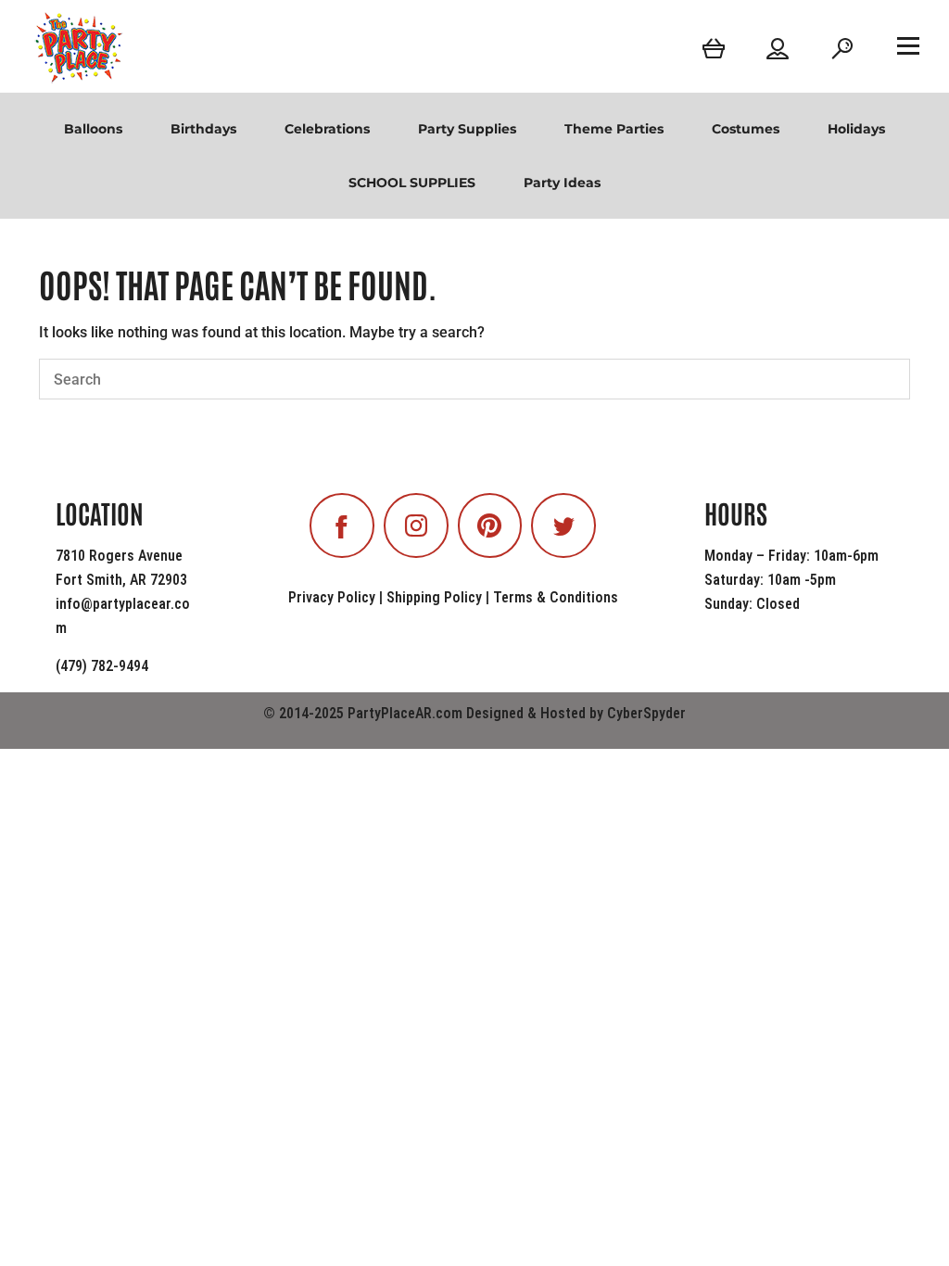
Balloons (93, 128)
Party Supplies (467, 128)
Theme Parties (614, 128)
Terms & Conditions (555, 597)
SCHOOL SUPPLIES (411, 182)
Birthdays (203, 128)
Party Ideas (562, 182)
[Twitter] (563, 525)
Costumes (745, 128)
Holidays (856, 128)
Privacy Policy (331, 597)
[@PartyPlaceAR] (342, 525)
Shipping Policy (434, 597)
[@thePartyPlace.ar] (416, 525)
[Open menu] (908, 45)
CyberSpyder (646, 713)
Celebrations (327, 128)
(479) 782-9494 (102, 666)
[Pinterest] (490, 525)
